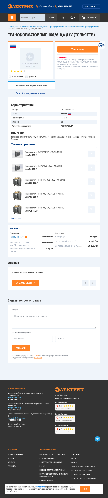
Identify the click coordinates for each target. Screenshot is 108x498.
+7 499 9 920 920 (65, 6)
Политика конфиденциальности (67, 398)
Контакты (11, 462)
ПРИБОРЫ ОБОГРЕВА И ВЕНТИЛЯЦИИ (52, 470)
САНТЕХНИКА (75, 454)
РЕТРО (73, 458)
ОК (85, 489)
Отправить (21, 348)
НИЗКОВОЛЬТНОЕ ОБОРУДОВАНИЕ (83, 466)
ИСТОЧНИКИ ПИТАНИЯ (47, 458)
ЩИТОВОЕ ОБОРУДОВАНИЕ (80, 474)
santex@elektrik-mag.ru (16, 418)
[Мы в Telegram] (97, 441)
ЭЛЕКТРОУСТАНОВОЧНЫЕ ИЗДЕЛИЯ (83, 478)
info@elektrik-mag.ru (15, 397)
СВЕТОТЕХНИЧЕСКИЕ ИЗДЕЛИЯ (81, 470)
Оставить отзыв (24, 283)
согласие (35, 355)
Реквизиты (12, 466)
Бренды (11, 458)
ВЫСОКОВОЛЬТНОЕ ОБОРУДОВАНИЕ (53, 454)
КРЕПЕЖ (74, 462)
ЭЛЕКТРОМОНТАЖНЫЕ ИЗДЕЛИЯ (51, 462)
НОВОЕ (42, 466)
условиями (40, 487)
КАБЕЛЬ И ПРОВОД (46, 481)
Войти (92, 6)
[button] (85, 283)
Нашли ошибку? (17, 218)
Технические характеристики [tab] (31, 85)
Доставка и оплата (15, 454)
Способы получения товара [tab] (30, 93)
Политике (38, 358)
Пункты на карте (17, 237)
